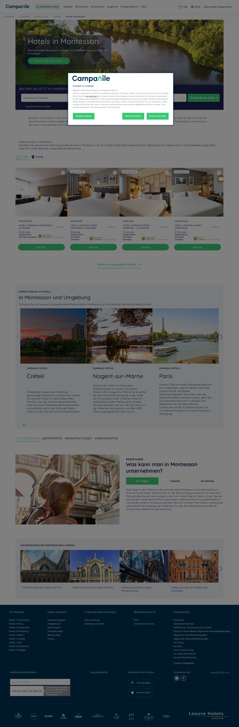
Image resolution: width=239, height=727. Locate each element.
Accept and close (157, 116)
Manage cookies (84, 116)
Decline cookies (133, 116)
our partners (91, 96)
